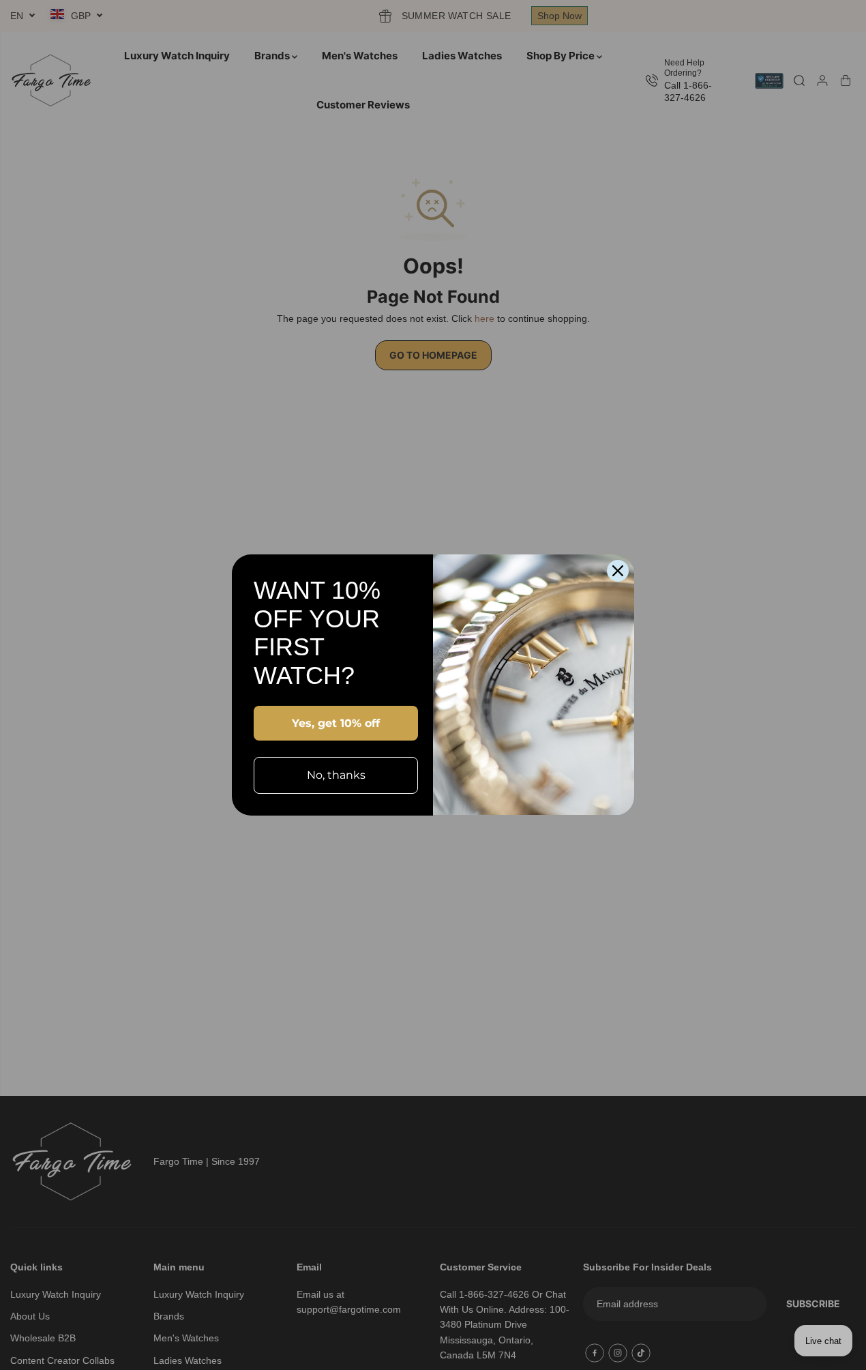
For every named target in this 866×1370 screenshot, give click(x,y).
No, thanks (336, 775)
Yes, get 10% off (336, 723)
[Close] (617, 570)
